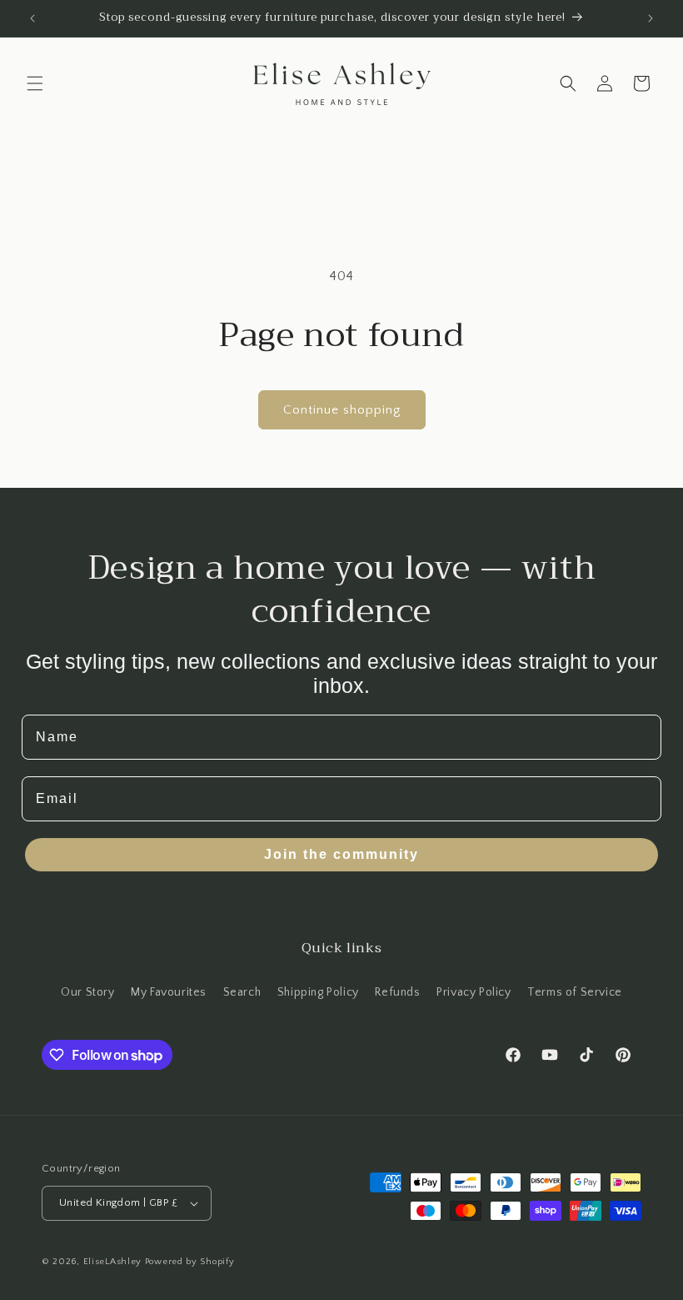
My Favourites (169, 992)
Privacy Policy (473, 992)
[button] (35, 83)
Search (242, 992)
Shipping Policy (318, 992)
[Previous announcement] (32, 18)
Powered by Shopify (190, 1262)
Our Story (87, 992)
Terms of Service (574, 992)
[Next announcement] (650, 18)
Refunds (397, 992)
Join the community (341, 854)
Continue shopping (342, 410)
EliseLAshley (112, 1262)
